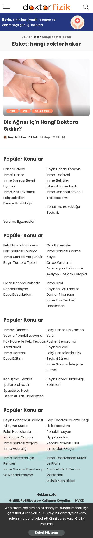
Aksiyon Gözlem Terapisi (66, 274)
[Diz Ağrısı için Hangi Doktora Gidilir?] (46, 87)
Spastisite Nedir (16, 390)
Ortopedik (42, 110)
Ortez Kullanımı (58, 262)
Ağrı (12, 110)
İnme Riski (54, 283)
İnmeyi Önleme (16, 329)
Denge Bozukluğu (17, 203)
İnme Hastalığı (15, 448)
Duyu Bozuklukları (17, 294)
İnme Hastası (14, 352)
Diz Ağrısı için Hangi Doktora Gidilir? (40, 125)
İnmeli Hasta (13, 174)
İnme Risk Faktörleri (19, 191)
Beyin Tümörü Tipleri (20, 262)
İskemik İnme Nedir (62, 186)
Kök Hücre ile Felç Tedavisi (24, 341)
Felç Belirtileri (14, 197)
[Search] (85, 6)
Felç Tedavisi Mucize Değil (67, 420)
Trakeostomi (57, 197)
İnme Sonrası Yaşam (20, 443)
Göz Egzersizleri (59, 245)
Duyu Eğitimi (13, 358)
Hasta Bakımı (14, 169)
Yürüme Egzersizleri (19, 221)
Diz (25, 110)
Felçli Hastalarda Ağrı (20, 245)
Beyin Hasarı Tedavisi (63, 169)
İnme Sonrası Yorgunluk (22, 256)
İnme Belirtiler (57, 180)
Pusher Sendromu (61, 341)
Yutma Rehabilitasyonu (22, 335)
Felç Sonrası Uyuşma (20, 251)
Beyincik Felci (57, 347)
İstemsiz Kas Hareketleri (23, 396)
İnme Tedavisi (58, 174)
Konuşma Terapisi (18, 379)
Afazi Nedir (12, 347)
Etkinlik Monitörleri (60, 480)
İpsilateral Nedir (16, 384)
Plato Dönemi (14, 283)
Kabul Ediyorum (46, 532)
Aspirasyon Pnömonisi (64, 268)
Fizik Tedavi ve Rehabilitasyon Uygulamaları (58, 431)
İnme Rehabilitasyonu (64, 191)
